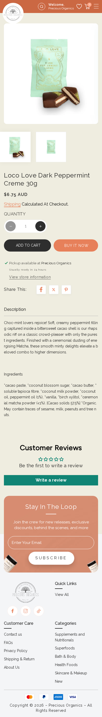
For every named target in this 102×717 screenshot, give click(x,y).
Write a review (51, 480)
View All (62, 595)
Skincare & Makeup (71, 673)
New (59, 681)
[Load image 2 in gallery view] (51, 147)
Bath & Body (65, 656)
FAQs (8, 643)
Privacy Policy (15, 651)
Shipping (12, 204)
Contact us (13, 634)
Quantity (15, 214)
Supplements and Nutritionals (70, 637)
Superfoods (65, 648)
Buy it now (76, 246)
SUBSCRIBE (51, 558)
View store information (30, 277)
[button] (96, 6)
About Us (12, 667)
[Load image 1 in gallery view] (15, 147)
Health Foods (66, 665)
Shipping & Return (19, 659)
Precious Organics (66, 705)
